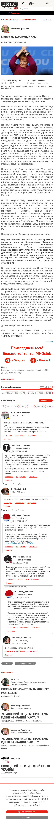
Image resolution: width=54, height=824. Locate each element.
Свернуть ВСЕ (45, 387)
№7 (15, 591)
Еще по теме (7, 379)
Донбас (9, 372)
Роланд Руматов (6, 88)
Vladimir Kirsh (34, 86)
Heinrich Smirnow (7, 86)
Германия (5, 370)
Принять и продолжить (27, 812)
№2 (13, 445)
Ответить (7, 439)
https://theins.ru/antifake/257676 (19, 543)
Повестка (14, 13)
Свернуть (8, 435)
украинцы (18, 372)
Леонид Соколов (21, 86)
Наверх (7, 663)
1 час (23, 393)
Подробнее (26, 817)
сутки (49, 393)
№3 (12, 489)
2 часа (31, 393)
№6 (14, 557)
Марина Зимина (47, 86)
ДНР (3, 372)
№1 (12, 412)
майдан (41, 370)
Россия (13, 370)
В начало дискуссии (25, 663)
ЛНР (47, 370)
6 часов (40, 393)
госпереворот (31, 370)
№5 (13, 637)
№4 (13, 515)
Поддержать (19, 435)
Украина (20, 370)
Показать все (12, 393)
